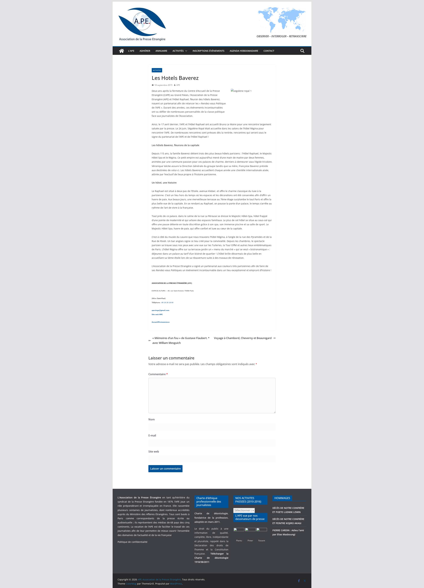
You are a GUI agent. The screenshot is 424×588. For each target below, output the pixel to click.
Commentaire (158, 374)
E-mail (152, 435)
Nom (151, 419)
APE (178, 85)
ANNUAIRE (161, 50)
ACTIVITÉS (178, 50)
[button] (185, 51)
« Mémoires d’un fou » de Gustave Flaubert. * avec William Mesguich (181, 340)
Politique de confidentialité (132, 541)
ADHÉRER (145, 50)
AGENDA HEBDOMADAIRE (244, 50)
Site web (153, 451)
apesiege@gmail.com (160, 310)
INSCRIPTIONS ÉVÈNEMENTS (208, 50)
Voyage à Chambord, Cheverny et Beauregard (243, 338)
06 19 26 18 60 (167, 302)
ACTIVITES (157, 70)
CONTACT (269, 50)
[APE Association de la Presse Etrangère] (122, 51)
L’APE (131, 50)
